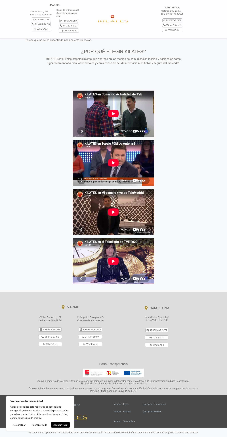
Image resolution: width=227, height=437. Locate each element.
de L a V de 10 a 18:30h (172, 14)
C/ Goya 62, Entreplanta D (90, 317)
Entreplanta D (72, 10)
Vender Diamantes (124, 421)
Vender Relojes (122, 411)
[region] (40, 413)
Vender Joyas (121, 404)
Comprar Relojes (152, 411)
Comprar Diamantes (154, 404)
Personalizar (19, 425)
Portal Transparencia (113, 364)
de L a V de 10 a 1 (38, 14)
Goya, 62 (60, 10)
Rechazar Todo (39, 425)
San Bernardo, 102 (39, 11)
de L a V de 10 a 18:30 (50, 320)
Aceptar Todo (60, 425)
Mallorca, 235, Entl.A (171, 11)
